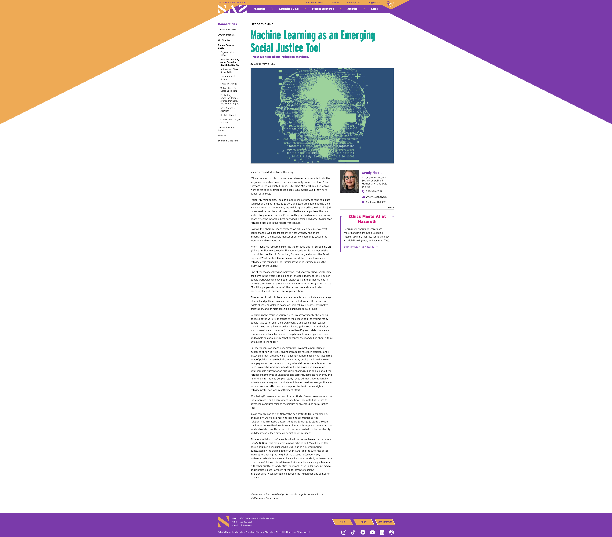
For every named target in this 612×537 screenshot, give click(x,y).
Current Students (315, 2)
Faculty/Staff (353, 2)
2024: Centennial (226, 34)
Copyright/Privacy (254, 532)
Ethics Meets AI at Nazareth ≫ (361, 246)
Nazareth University (232, 7)
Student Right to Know (286, 532)
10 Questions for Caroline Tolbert (228, 89)
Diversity (269, 532)
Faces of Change (228, 83)
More (390, 4)
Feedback (223, 135)
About (374, 8)
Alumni (335, 2)
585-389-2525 (246, 522)
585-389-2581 (374, 191)
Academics (260, 8)
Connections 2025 (227, 29)
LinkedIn (382, 532)
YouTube (372, 532)
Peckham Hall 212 (376, 202)
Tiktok (353, 532)
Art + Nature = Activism (227, 109)
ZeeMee (391, 532)
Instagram (343, 532)
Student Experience (323, 8)
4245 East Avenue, (257, 518)
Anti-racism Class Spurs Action (229, 70)
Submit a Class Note (228, 140)
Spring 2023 (224, 40)
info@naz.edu (245, 525)
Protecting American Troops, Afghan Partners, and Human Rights (229, 99)
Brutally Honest (228, 115)
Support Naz (374, 2)
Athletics (352, 8)
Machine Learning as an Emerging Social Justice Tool (230, 62)
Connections (227, 24)
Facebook (363, 532)
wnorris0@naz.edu (376, 196)
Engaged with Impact (227, 53)
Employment (304, 532)
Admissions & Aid (289, 8)
